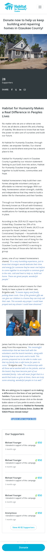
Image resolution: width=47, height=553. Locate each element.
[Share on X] (16, 89)
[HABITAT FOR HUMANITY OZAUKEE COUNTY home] (15, 7)
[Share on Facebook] (12, 89)
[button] (40, 6)
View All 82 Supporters (23, 527)
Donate (23, 547)
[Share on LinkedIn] (20, 89)
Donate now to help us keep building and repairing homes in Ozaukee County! (23, 24)
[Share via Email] (25, 89)
